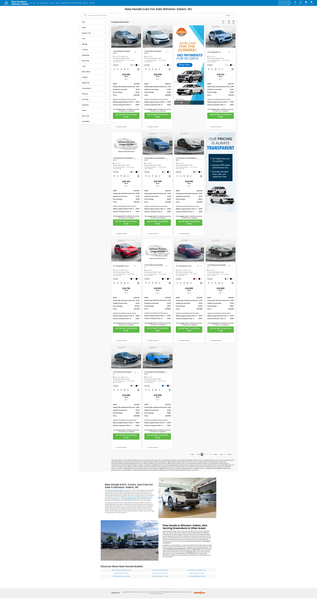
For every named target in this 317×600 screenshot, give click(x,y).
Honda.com (160, 593)
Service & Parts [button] (65, 3)
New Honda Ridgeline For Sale (197, 576)
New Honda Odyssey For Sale (121, 576)
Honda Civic (130, 497)
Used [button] (37, 3)
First (192, 454)
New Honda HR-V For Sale (197, 573)
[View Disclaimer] (128, 69)
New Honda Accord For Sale (160, 570)
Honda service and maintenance (176, 548)
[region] (126, 94)
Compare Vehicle (121, 127)
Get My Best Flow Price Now (126, 115)
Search (228, 15)
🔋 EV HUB (92, 3)
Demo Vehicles (44, 3)
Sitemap (140, 592)
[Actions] (138, 52)
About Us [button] (85, 3)
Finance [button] (52, 3)
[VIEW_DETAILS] (126, 143)
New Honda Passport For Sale (160, 576)
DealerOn (134, 592)
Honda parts (196, 548)
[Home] (31, 3)
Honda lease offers (190, 552)
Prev (198, 454)
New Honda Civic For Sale (121, 573)
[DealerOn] (115, 592)
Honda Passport (132, 498)
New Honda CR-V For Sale (160, 573)
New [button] (34, 3)
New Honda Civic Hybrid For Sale (197, 570)
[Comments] (138, 69)
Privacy (144, 592)
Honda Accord (144, 497)
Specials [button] (57, 3)
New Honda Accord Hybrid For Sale (121, 570)
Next (216, 454)
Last (222, 454)
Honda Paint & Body (76, 3)
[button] (139, 36)
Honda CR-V (117, 498)
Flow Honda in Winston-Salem (115, 490)
